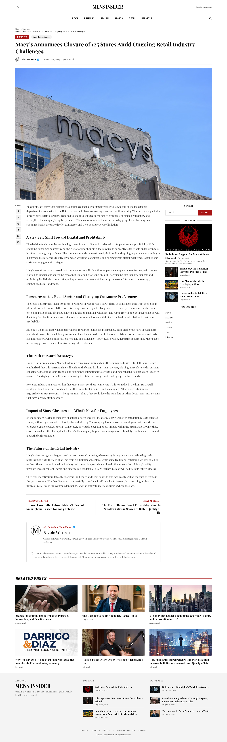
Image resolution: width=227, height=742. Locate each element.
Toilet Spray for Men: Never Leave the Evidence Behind (194, 270)
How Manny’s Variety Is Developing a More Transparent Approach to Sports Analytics (193, 286)
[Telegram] (18, 229)
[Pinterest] (18, 236)
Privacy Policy (108, 730)
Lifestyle (146, 18)
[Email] (18, 242)
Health (105, 18)
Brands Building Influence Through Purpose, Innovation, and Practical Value (42, 617)
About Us (84, 730)
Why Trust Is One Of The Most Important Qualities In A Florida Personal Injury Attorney (44, 661)
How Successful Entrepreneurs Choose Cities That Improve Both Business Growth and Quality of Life (179, 661)
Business (89, 18)
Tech (132, 18)
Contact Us (95, 730)
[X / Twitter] (18, 217)
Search (205, 212)
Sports (119, 18)
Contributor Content (41, 37)
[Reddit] (18, 223)
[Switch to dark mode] (17, 6)
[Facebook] (18, 211)
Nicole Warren (28, 59)
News (75, 18)
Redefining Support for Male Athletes (187, 254)
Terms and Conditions (125, 730)
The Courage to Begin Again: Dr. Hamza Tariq (109, 615)
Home (18, 29)
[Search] (210, 18)
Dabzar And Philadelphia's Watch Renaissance (193, 295)
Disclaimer (142, 730)
